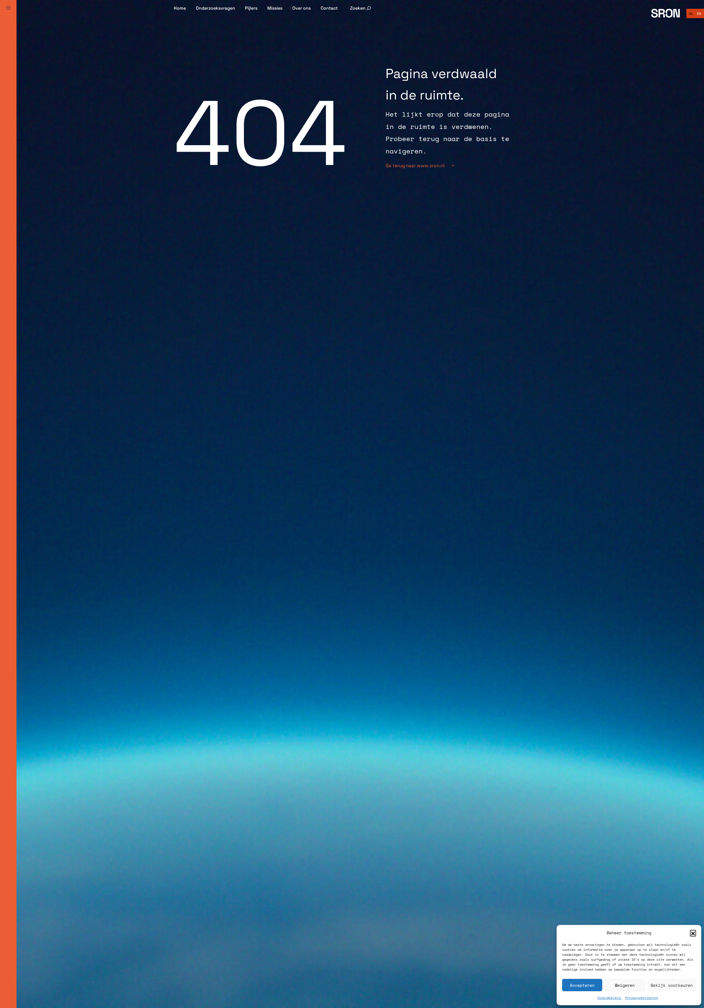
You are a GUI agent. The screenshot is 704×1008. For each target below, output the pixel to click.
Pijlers (251, 8)
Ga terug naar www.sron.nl (415, 166)
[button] (693, 933)
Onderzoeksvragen (215, 8)
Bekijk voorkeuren (672, 985)
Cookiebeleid (609, 997)
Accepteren (582, 985)
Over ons (301, 8)
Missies (274, 8)
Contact (329, 8)
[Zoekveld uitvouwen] (361, 8)
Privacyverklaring (641, 997)
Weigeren (625, 985)
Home (180, 8)
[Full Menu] (8, 14)
